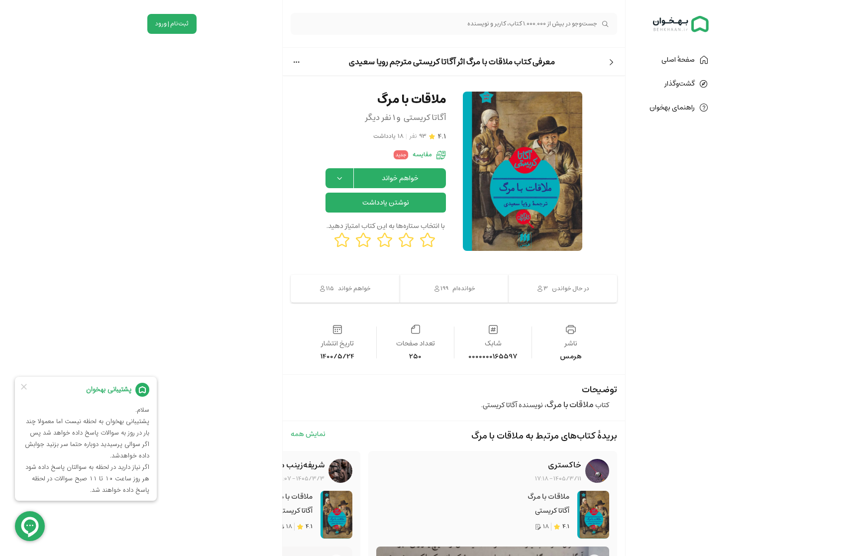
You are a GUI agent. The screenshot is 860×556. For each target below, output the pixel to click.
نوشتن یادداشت (385, 203)
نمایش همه (308, 434)
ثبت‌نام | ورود (172, 23)
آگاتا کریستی (552, 511)
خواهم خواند (400, 178)
